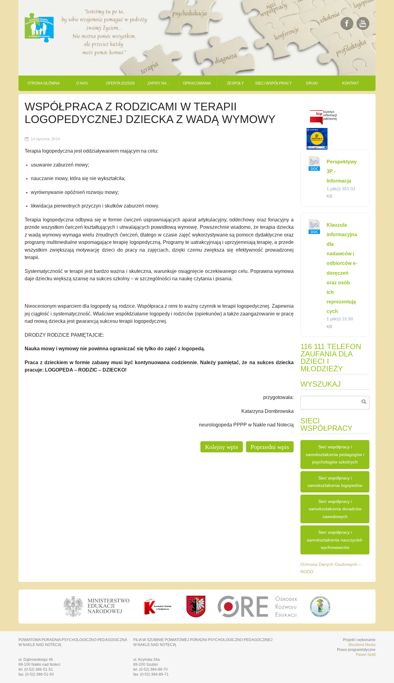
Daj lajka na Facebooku (346, 23)
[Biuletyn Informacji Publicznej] (323, 126)
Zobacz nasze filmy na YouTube (362, 23)
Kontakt (350, 83)
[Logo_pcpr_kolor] (320, 615)
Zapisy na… (158, 83)
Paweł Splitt (366, 654)
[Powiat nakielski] (196, 606)
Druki (312, 83)
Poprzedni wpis (270, 446)
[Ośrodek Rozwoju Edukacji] (257, 606)
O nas (82, 83)
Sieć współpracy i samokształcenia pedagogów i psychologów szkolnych (335, 454)
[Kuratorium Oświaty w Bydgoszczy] (158, 606)
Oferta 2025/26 (120, 83)
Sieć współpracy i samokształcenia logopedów (335, 481)
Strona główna (43, 83)
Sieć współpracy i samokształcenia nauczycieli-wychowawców (335, 540)
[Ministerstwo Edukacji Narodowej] (96, 606)
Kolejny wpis (221, 446)
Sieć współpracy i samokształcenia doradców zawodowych (335, 509)
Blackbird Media (362, 645)
